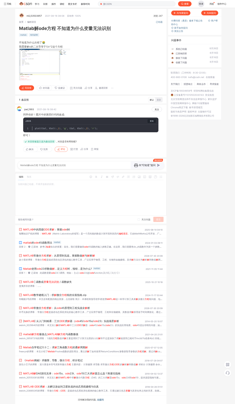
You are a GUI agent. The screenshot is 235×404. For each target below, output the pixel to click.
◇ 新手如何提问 (179, 27)
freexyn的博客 (26, 351)
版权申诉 (192, 111)
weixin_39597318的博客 (31, 338)
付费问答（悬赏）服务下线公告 (187, 20)
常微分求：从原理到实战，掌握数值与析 (59, 255)
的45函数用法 (37, 242)
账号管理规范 (196, 107)
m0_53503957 (34, 15)
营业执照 (209, 95)
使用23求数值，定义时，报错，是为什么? (57, 268)
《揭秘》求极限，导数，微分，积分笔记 (53, 360)
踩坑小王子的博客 (28, 364)
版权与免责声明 (178, 111)
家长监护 (212, 99)
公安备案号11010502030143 (189, 95)
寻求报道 (214, 84)
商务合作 (201, 84)
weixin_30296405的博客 (31, 325)
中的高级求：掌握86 (46, 229)
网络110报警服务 (200, 103)
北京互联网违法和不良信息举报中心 (189, 99)
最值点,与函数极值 (50, 334)
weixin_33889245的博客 (31, 390)
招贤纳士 (188, 84)
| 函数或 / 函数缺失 (47, 281)
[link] (21, 21)
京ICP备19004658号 (181, 91)
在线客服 (210, 77)
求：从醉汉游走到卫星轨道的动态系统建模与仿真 (61, 386)
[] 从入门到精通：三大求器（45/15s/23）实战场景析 (71, 321)
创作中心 (221, 3)
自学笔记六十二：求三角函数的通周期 (55, 347)
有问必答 (34, 35)
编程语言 (31, 21)
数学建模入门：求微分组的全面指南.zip (54, 295)
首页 (21, 21)
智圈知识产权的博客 (29, 233)
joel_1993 (29, 109)
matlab (23, 35)
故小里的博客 (25, 259)
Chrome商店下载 (179, 107)
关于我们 (175, 84)
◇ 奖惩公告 (177, 31)
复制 (152, 121)
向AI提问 (211, 13)
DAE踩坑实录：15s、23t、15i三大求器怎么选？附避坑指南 (71, 373)
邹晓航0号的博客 (27, 299)
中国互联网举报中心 (181, 103)
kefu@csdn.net (196, 77)
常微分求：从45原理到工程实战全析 (56, 308)
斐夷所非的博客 (27, 286)
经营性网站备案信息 (204, 91)
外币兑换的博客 (27, 312)
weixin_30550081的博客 (31, 377)
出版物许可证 (204, 111)
